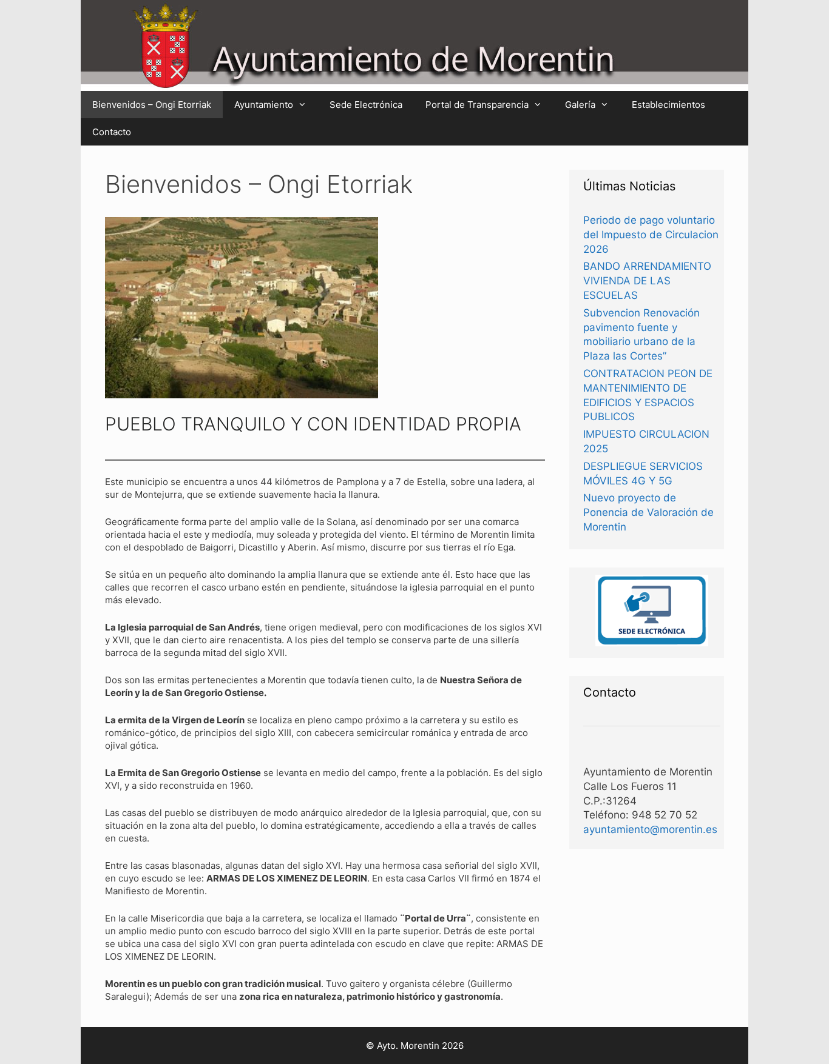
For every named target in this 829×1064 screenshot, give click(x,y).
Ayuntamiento (263, 104)
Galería (580, 104)
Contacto (111, 132)
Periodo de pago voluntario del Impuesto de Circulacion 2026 (651, 234)
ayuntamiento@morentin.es (650, 829)
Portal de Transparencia (477, 104)
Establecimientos (668, 104)
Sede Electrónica (366, 104)
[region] (241, 307)
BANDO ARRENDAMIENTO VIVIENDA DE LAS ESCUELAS (647, 280)
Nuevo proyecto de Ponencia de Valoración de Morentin (648, 512)
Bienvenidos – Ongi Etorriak (151, 104)
